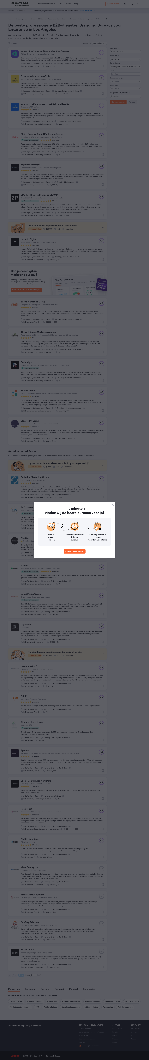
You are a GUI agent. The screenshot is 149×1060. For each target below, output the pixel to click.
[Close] (112, 504)
